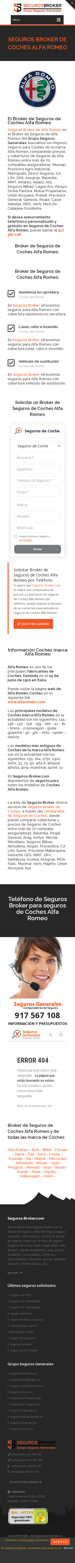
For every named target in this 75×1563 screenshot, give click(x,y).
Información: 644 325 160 (25, 1466)
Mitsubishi (24, 1163)
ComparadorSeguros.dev (25, 1398)
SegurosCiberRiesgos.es (25, 1379)
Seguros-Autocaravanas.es (26, 1386)
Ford (41, 1154)
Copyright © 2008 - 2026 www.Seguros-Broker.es (35, 1536)
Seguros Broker (26, 305)
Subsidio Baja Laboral (23, 1326)
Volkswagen (30, 1176)
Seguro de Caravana (22, 1338)
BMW (46, 1150)
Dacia (19, 1154)
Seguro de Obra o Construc (26, 1319)
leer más (13, 1272)
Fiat (31, 1154)
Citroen (61, 1150)
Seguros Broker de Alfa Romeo (35, 130)
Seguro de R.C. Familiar (24, 1350)
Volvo (48, 1176)
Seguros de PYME (20, 1295)
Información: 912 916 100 (25, 1454)
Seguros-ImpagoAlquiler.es (26, 1416)
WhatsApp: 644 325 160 (24, 1471)
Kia (28, 1158)
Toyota (49, 1172)
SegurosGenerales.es (23, 1373)
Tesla (35, 1172)
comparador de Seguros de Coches (36, 813)
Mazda (40, 1158)
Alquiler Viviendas (21, 1313)
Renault (33, 1167)
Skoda (60, 1167)
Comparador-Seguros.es (25, 1404)
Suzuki (22, 1172)
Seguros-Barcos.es (21, 1392)
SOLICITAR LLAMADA (34, 624)
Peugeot (15, 1167)
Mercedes (58, 1158)
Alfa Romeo (18, 1150)
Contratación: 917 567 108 (26, 1460)
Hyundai (15, 1158)
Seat (47, 1167)
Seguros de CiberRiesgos (25, 1301)
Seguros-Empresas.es (23, 1410)
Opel (55, 1163)
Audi (35, 1150)
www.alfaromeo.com (26, 702)
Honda (54, 1154)
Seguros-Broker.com (46, 585)
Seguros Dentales (21, 1344)
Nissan (41, 1163)
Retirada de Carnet (21, 1332)
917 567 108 (37, 1015)
